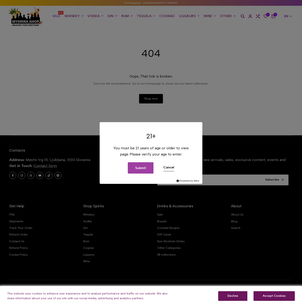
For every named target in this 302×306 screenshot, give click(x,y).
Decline (232, 296)
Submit (140, 168)
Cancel (168, 167)
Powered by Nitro (189, 180)
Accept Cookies (274, 296)
